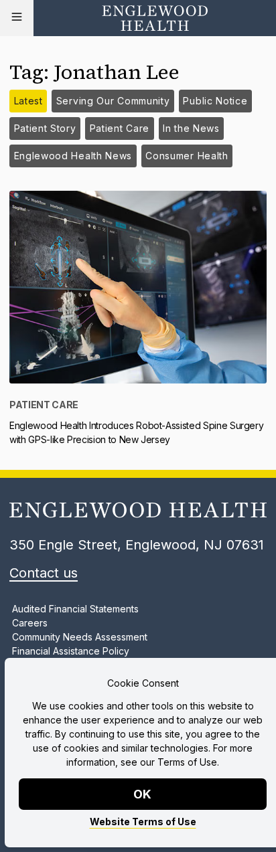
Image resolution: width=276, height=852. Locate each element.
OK (143, 794)
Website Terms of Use (143, 821)
